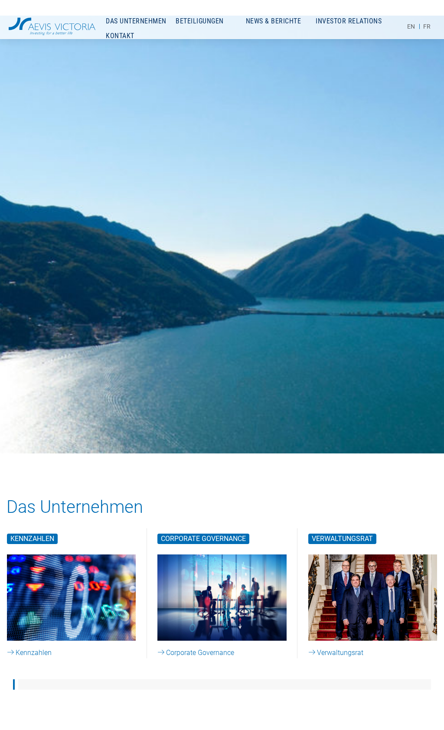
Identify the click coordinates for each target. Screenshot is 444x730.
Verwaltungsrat (342, 538)
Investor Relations (349, 21)
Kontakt (120, 36)
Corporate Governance (203, 538)
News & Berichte (273, 21)
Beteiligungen (200, 21)
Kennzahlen (32, 538)
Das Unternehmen (136, 21)
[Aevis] (52, 26)
